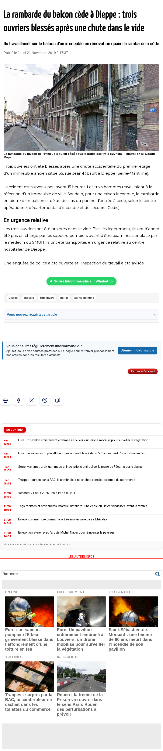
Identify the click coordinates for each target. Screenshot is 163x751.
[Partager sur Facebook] (18, 400)
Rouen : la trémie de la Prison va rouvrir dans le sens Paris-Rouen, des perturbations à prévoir (80, 704)
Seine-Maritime (84, 297)
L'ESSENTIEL (120, 592)
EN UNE (11, 592)
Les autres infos (81, 556)
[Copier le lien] (57, 400)
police (64, 297)
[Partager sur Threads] (44, 400)
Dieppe (13, 297)
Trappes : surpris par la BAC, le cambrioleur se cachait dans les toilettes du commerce (28, 702)
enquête (29, 297)
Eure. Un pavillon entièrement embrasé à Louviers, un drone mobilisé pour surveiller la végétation (81, 639)
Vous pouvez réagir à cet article (32, 314)
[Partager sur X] (31, 400)
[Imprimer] (5, 400)
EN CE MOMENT (70, 592)
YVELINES (13, 657)
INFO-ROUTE (68, 657)
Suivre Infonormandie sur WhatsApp (83, 281)
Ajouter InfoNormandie (137, 350)
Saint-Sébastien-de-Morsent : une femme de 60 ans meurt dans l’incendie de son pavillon (130, 639)
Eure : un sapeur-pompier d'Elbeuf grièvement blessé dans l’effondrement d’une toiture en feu (29, 639)
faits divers (47, 297)
